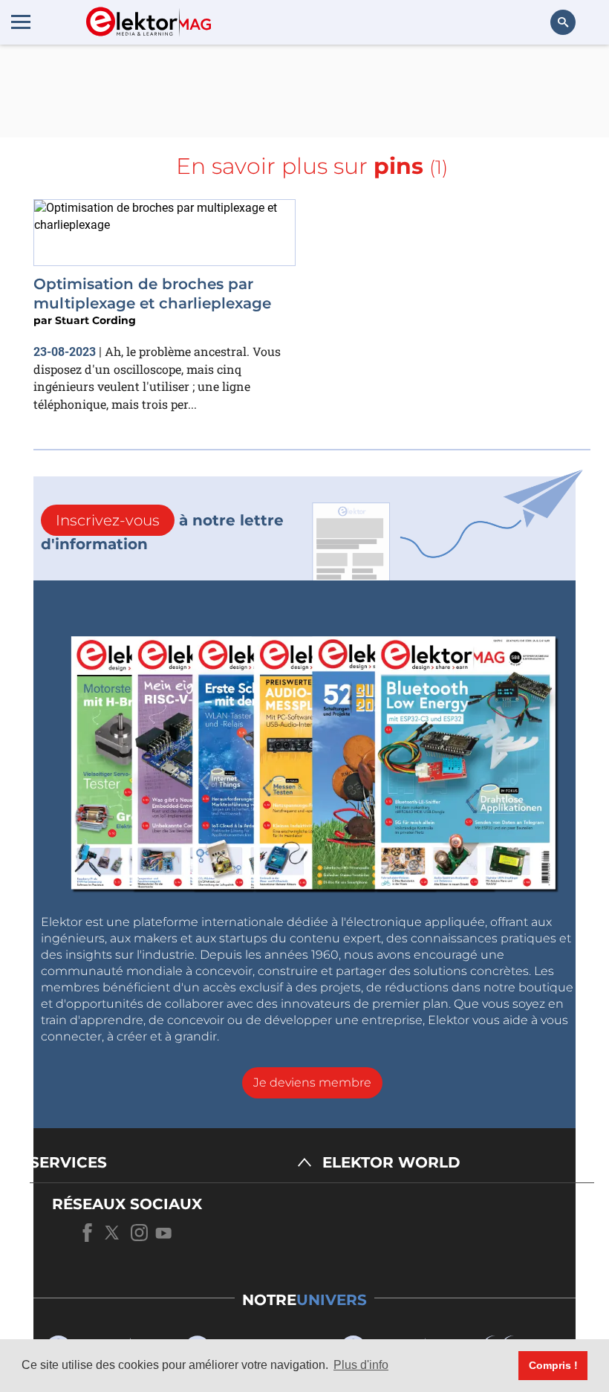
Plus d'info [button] (360, 1365)
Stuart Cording (95, 320)
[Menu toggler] (21, 21)
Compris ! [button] (553, 1365)
